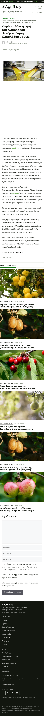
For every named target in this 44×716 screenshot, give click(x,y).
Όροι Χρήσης (6, 653)
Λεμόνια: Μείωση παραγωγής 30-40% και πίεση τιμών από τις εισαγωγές (17, 305)
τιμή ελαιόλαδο (7, 258)
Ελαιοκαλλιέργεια (8, 627)
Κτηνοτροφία (6, 634)
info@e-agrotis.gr (8, 684)
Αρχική (4, 12)
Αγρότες (11, 12)
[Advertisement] (22, 113)
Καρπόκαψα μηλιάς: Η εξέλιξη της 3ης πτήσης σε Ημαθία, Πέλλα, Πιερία (17, 509)
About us (5, 667)
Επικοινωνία (6, 660)
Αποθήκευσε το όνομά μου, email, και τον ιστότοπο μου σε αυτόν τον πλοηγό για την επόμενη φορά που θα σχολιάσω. (21, 567)
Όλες (39, 12)
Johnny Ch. (9, 42)
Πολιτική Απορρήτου (9, 663)
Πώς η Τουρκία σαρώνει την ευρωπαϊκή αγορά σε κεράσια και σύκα (18, 387)
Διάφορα (4, 644)
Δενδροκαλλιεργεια (8, 18)
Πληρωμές (18, 12)
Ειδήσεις (5, 620)
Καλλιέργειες (6, 637)
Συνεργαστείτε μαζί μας (10, 656)
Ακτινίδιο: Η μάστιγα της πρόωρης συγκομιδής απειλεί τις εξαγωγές (16, 468)
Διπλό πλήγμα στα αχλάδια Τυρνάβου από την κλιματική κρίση (16, 427)
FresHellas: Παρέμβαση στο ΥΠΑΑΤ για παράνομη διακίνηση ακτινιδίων (17, 346)
